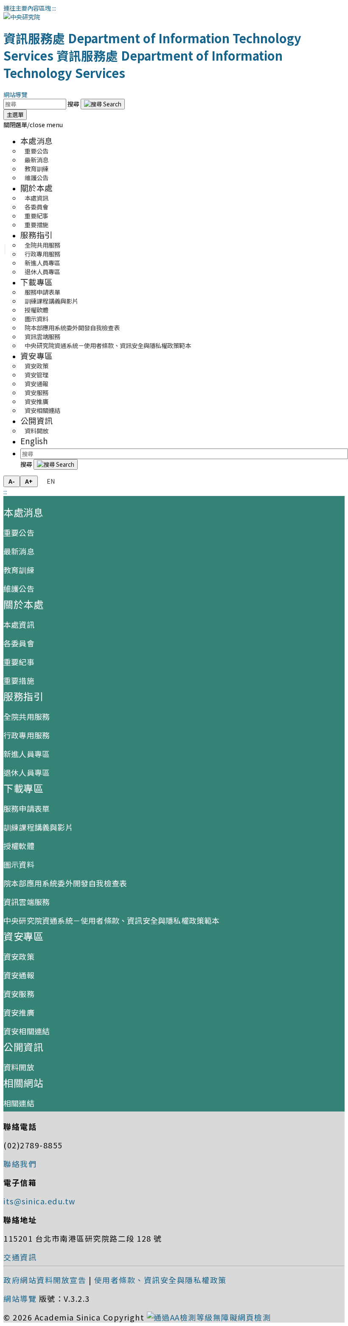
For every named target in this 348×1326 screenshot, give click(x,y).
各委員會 (18, 643)
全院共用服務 (26, 716)
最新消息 (18, 551)
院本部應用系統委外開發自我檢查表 (72, 327)
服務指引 (36, 234)
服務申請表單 (26, 808)
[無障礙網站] (209, 1317)
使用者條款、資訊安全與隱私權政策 (160, 1279)
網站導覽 (15, 94)
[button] (33, 124)
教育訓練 (18, 569)
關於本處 (36, 187)
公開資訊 (36, 420)
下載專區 (36, 281)
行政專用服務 (26, 735)
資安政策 (18, 956)
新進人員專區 (26, 753)
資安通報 (18, 975)
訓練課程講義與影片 (38, 827)
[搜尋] (103, 104)
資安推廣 (18, 1012)
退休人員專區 (42, 271)
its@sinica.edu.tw (39, 1200)
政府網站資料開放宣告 (44, 1279)
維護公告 (36, 177)
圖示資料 (18, 864)
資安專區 (36, 355)
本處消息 (36, 140)
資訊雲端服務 (26, 901)
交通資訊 (19, 1256)
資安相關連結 (42, 410)
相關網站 (23, 1082)
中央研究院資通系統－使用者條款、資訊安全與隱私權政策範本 (108, 345)
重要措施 (36, 224)
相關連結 (18, 1103)
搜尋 (74, 103)
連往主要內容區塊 (27, 7)
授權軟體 (18, 845)
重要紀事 (18, 661)
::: (54, 7)
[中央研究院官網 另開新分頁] (21, 16)
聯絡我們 (19, 1163)
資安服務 (18, 993)
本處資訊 (18, 624)
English (34, 440)
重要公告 (18, 532)
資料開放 (36, 430)
